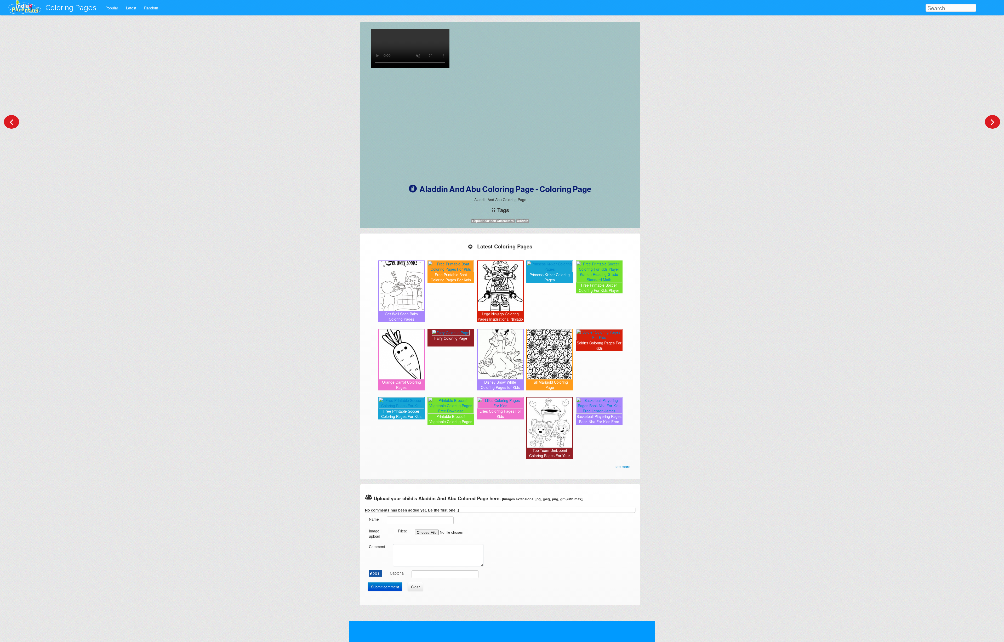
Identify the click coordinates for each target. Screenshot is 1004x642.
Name (374, 519)
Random (151, 7)
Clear (415, 586)
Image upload (374, 533)
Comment (377, 546)
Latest (131, 7)
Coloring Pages (70, 7)
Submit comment (385, 586)
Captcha (397, 573)
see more (622, 466)
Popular (111, 7)
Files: (402, 530)
